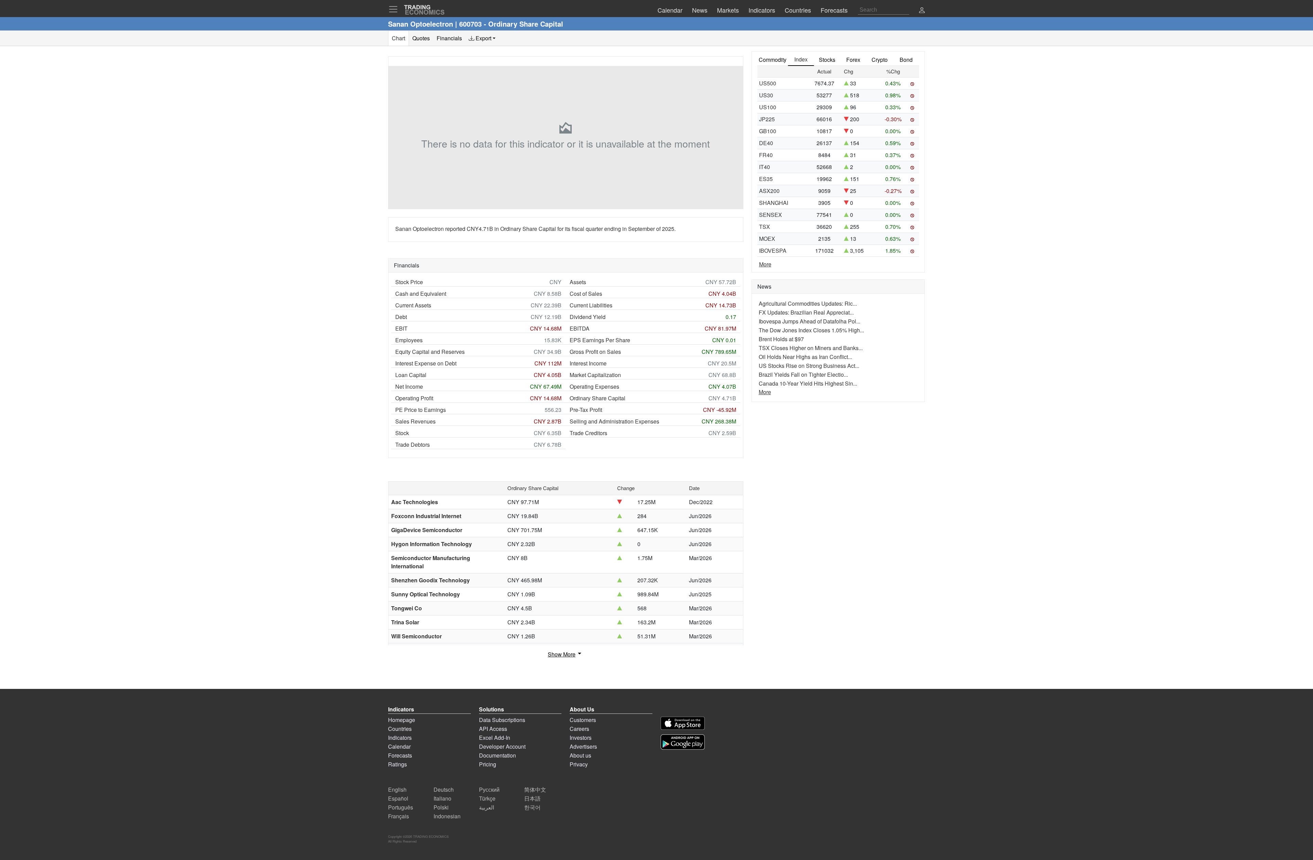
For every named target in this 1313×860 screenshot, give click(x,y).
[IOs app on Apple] (683, 723)
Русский (489, 789)
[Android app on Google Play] (683, 742)
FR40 (766, 155)
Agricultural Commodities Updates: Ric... (808, 303)
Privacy (579, 764)
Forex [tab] (853, 60)
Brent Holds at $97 (781, 339)
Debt (401, 317)
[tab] (482, 38)
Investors (581, 737)
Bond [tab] (906, 60)
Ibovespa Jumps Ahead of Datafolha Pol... (809, 321)
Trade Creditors (588, 433)
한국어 (532, 807)
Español (398, 798)
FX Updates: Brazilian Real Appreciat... (806, 312)
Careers (579, 729)
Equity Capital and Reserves (430, 352)
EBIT (401, 328)
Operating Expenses (594, 386)
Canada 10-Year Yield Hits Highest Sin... (808, 383)
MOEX (767, 238)
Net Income (409, 386)
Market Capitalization (595, 375)
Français (398, 816)
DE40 (766, 143)
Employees (409, 340)
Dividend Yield (588, 317)
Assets (578, 282)
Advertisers (583, 746)
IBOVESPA (772, 250)
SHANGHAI (773, 203)
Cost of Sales (586, 293)
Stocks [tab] (827, 60)
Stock (402, 433)
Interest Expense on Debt (425, 363)
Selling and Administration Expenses (614, 421)
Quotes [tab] (421, 38)
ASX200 (769, 191)
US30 (766, 95)
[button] (922, 11)
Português (400, 807)
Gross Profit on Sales (595, 352)
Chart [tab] (398, 38)
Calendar (399, 746)
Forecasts (400, 755)
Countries (400, 729)
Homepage (401, 720)
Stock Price (409, 282)
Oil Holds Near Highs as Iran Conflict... (805, 357)
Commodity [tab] (772, 60)
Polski (441, 807)
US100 (767, 107)
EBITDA (579, 328)
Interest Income (588, 363)
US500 (767, 83)
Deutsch (444, 789)
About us (580, 755)
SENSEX (770, 215)
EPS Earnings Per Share (600, 340)
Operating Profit (414, 398)
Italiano (442, 798)
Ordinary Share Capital (597, 398)
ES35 (766, 179)
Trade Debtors (412, 444)
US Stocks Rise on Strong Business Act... (809, 366)
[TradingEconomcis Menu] (395, 9)
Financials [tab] (449, 38)
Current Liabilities (591, 305)
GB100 (767, 131)
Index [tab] (801, 59)
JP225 (767, 119)
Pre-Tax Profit (586, 410)
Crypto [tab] (880, 60)
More (765, 264)
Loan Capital (410, 375)
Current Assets (413, 305)
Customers (583, 720)
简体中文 (535, 789)
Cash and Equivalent (420, 293)
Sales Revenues (415, 421)
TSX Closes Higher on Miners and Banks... (811, 348)
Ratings (397, 764)
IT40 (764, 167)
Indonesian (447, 816)
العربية (486, 807)
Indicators (400, 737)
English (397, 789)
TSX (764, 227)
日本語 (532, 798)
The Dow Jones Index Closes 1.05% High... (811, 330)
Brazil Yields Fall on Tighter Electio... (803, 374)
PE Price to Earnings (420, 410)
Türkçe (487, 798)
